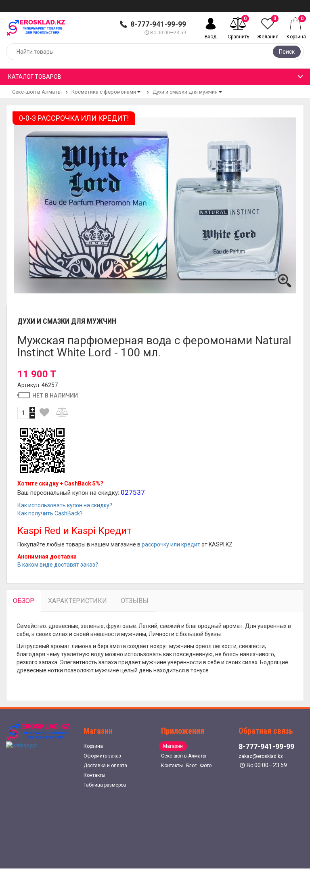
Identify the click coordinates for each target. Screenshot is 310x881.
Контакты (94, 775)
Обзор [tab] (23, 601)
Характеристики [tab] (77, 601)
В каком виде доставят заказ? (57, 564)
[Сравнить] (62, 412)
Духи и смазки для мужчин (185, 92)
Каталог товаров (34, 76)
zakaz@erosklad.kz (261, 756)
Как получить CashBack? (50, 513)
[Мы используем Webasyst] (21, 745)
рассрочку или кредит (171, 544)
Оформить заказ (102, 756)
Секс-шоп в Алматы (37, 92)
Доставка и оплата (105, 765)
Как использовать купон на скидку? (64, 505)
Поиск (287, 51)
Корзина (93, 746)
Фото (206, 765)
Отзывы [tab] (135, 601)
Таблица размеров (105, 785)
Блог (191, 765)
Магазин (173, 746)
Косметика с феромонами (103, 92)
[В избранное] (44, 412)
